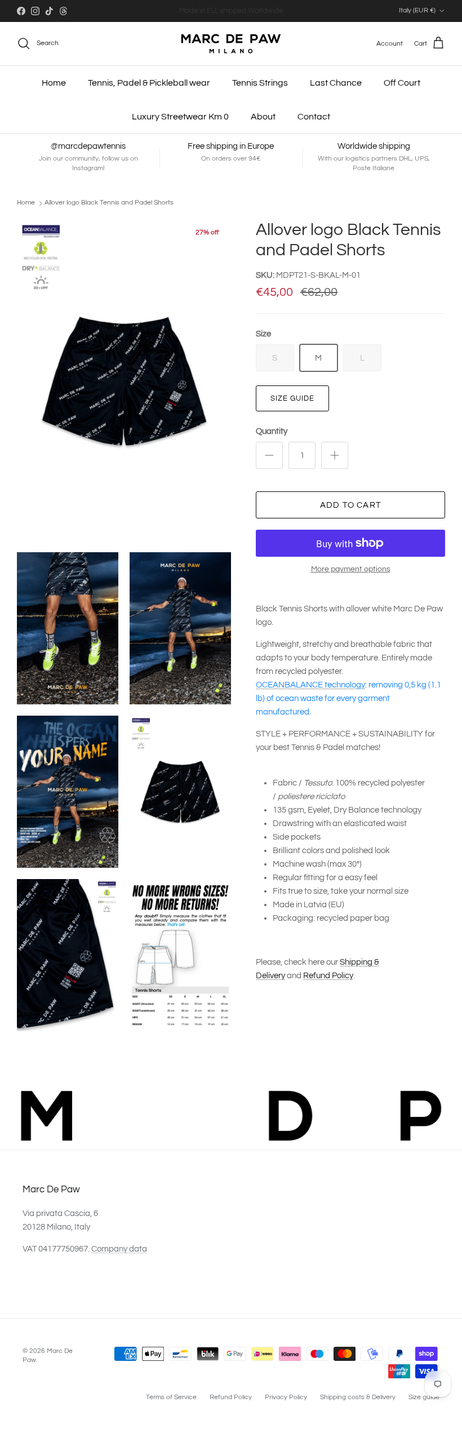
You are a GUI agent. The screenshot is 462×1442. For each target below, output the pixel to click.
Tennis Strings (260, 82)
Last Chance (336, 82)
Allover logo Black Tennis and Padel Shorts (109, 202)
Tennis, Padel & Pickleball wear (149, 82)
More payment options (350, 569)
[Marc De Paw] (231, 43)
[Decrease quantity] (269, 455)
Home (54, 82)
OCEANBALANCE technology (310, 685)
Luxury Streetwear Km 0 (180, 116)
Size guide (292, 398)
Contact (313, 116)
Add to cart (350, 505)
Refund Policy (328, 975)
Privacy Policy (286, 1397)
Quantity (271, 431)
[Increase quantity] (334, 455)
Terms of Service (171, 1397)
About (263, 116)
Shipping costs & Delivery (358, 1397)
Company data (119, 1249)
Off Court (402, 82)
